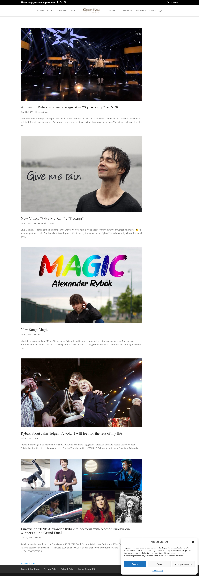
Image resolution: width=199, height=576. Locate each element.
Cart (152, 11)
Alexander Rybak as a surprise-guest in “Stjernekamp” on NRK (70, 106)
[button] (193, 541)
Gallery (62, 11)
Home (40, 11)
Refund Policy (67, 569)
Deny (159, 564)
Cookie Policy (158, 570)
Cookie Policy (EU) (86, 569)
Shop (126, 11)
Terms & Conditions (30, 569)
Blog (50, 11)
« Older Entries (28, 563)
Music (113, 11)
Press (37, 438)
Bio (73, 11)
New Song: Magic (35, 329)
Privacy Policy (51, 569)
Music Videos (47, 223)
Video (44, 112)
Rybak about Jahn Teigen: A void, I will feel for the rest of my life (71, 433)
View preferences (183, 564)
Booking (140, 11)
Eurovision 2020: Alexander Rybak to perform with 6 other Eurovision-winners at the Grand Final (75, 530)
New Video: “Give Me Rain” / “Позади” (52, 218)
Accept (135, 564)
